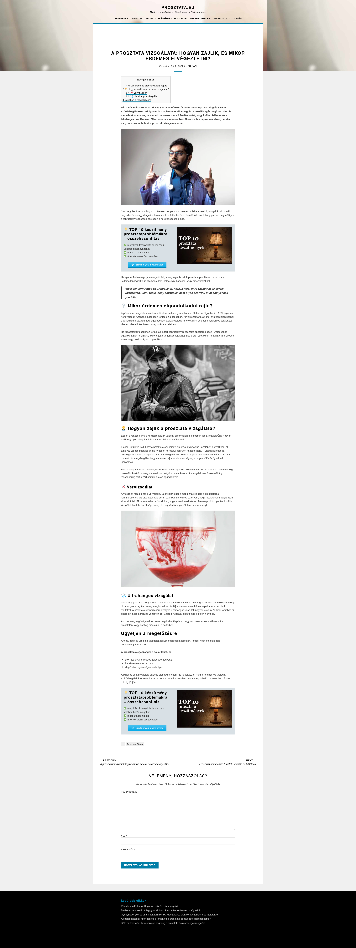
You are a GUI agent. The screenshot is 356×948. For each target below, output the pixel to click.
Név (124, 835)
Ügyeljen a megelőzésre (137, 99)
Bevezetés (121, 18)
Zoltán (192, 66)
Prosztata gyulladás (228, 18)
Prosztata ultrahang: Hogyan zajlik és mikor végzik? (149, 906)
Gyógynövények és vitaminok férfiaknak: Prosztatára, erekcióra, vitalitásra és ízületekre (169, 914)
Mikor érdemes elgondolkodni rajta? (145, 85)
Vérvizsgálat (136, 92)
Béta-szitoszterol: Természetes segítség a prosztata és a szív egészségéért (163, 923)
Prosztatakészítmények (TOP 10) (166, 18)
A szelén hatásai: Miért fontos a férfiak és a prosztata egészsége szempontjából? (166, 918)
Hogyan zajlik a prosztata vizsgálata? (146, 89)
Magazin (137, 18)
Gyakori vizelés (200, 18)
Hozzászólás (129, 791)
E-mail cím (128, 849)
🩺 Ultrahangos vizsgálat (142, 96)
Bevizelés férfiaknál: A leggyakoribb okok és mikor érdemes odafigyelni (160, 910)
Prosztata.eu (177, 7)
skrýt (151, 79)
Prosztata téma (135, 744)
